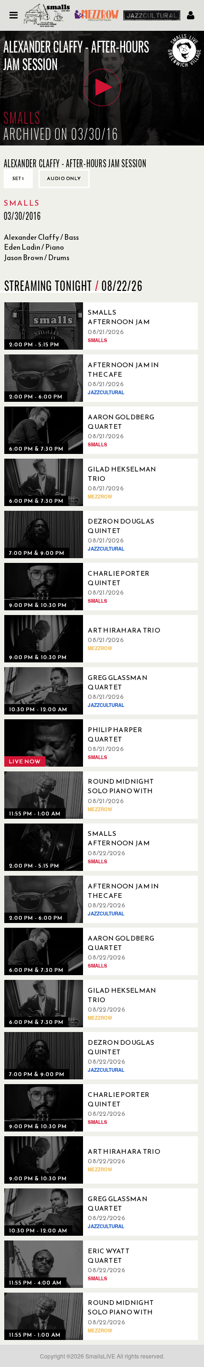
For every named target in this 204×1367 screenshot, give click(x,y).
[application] (102, 88)
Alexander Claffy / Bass (41, 237)
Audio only (64, 178)
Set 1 (18, 178)
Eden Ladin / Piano (34, 247)
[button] (102, 87)
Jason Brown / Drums (36, 257)
